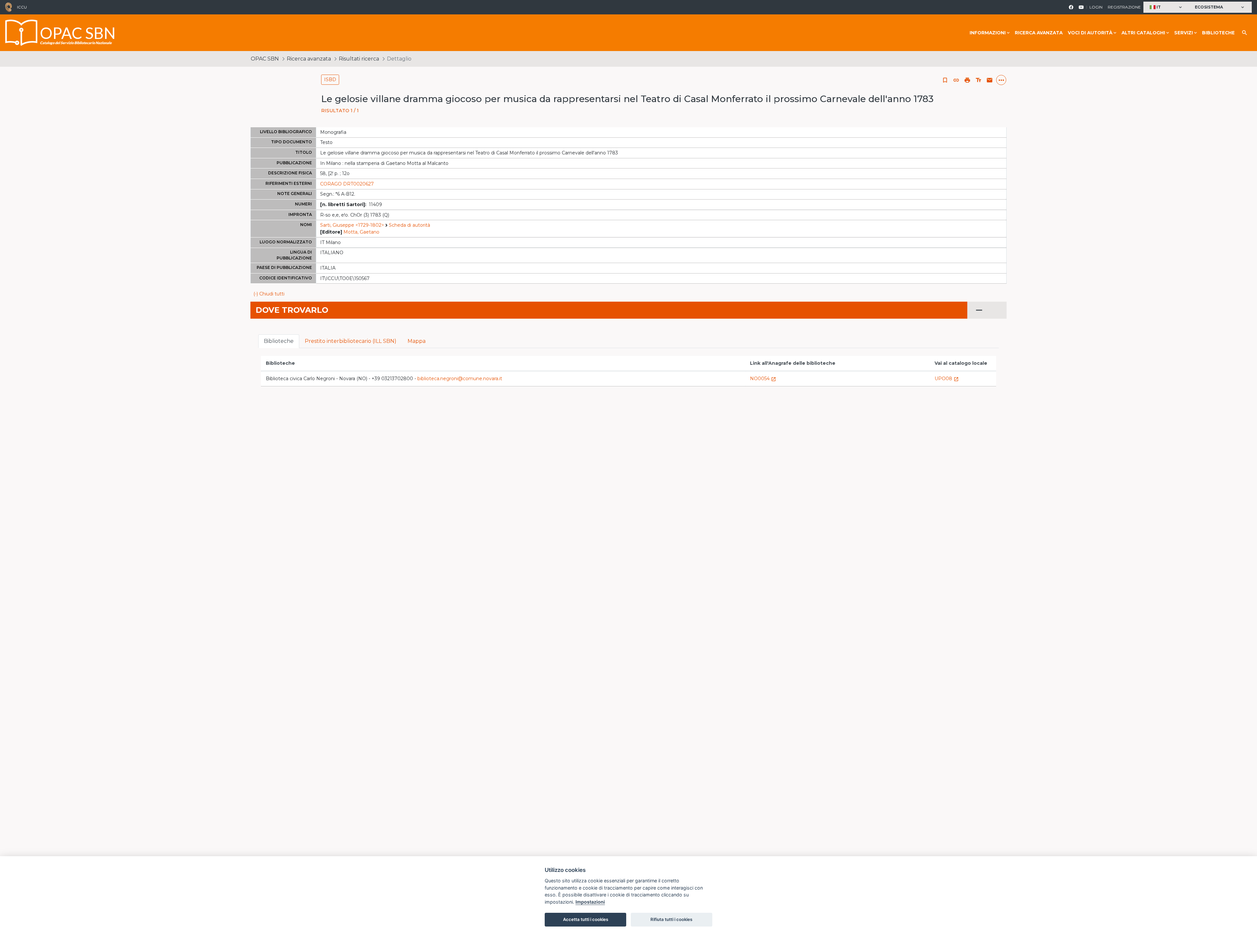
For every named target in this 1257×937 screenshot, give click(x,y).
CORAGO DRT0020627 (347, 184)
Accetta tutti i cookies (585, 919)
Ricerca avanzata (1039, 32)
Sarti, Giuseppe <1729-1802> (352, 225)
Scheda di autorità (409, 225)
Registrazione (1124, 7)
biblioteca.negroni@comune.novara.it (459, 378)
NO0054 (763, 378)
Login (1095, 7)
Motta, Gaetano (361, 232)
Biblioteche (1218, 32)
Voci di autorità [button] (1090, 32)
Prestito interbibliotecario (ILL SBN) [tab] (350, 341)
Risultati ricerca (359, 59)
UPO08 (947, 378)
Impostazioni (590, 902)
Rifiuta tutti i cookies (671, 919)
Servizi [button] (1183, 32)
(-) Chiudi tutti (268, 294)
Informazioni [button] (988, 32)
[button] (1166, 7)
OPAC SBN (265, 59)
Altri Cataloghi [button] (1143, 32)
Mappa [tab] (417, 341)
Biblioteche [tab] (279, 341)
